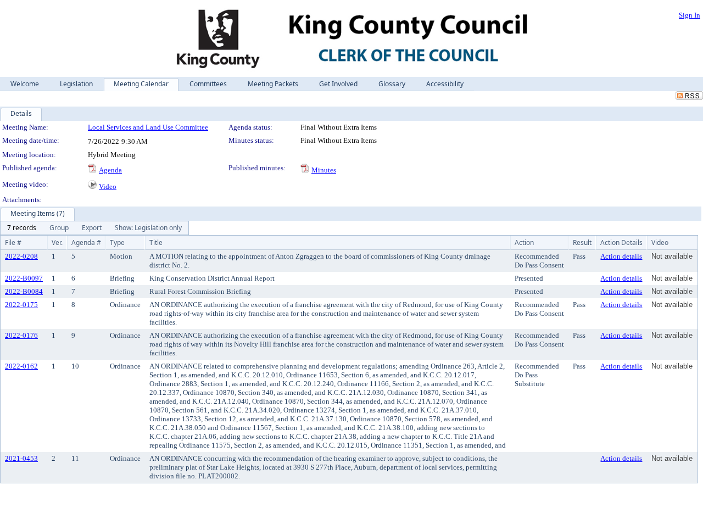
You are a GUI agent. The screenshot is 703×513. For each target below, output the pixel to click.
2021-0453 (21, 458)
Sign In (689, 15)
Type (117, 242)
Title (156, 242)
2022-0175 (21, 304)
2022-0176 (21, 335)
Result (582, 242)
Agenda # (86, 242)
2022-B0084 (24, 291)
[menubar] (94, 228)
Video (107, 186)
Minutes (323, 170)
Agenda (110, 170)
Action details (621, 256)
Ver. (57, 242)
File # (13, 242)
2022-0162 (21, 366)
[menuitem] (22, 228)
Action (524, 242)
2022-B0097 (24, 278)
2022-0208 (21, 256)
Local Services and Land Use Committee (148, 127)
